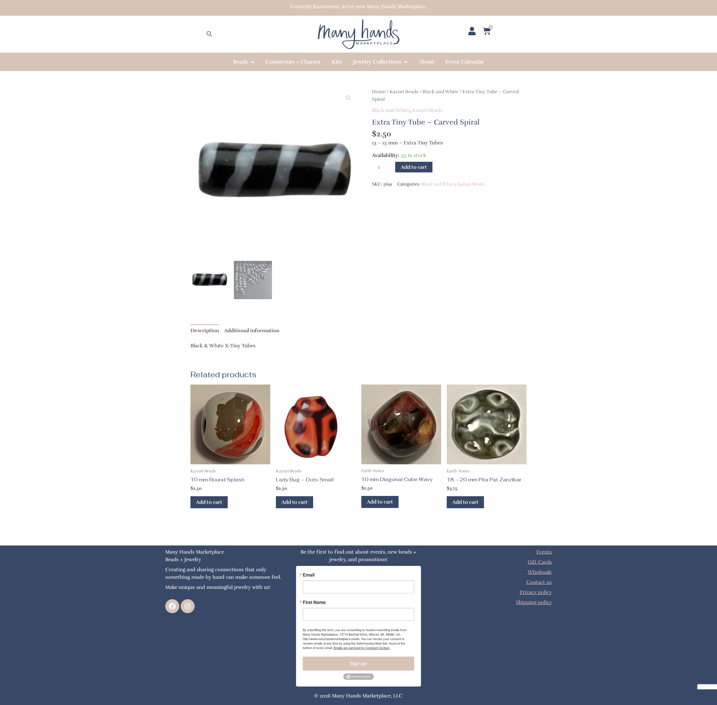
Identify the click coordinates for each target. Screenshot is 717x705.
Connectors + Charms (293, 61)
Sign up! (358, 663)
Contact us (539, 582)
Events (544, 552)
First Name (314, 602)
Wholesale (540, 572)
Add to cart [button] (209, 502)
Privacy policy (536, 592)
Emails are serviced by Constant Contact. (362, 647)
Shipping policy (534, 602)
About (426, 61)
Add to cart (414, 167)
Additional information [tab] (251, 330)
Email (309, 575)
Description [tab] (204, 330)
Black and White (440, 92)
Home (379, 92)
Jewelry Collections (377, 61)
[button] (348, 98)
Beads (240, 61)
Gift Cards (540, 562)
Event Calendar (464, 61)
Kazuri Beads (404, 92)
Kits (337, 61)
